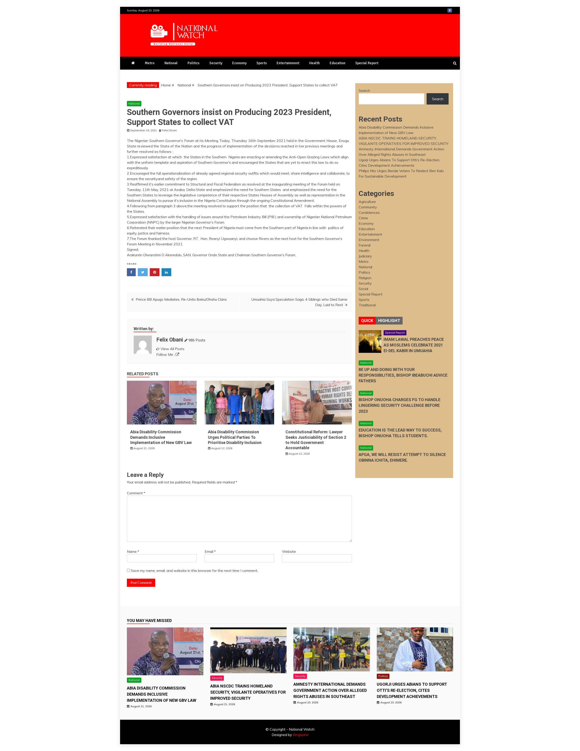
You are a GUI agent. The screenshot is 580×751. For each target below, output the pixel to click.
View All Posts (172, 348)
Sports (261, 63)
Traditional (367, 305)
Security (215, 63)
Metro (150, 63)
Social (363, 288)
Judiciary (365, 256)
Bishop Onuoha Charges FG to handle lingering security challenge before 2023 (399, 405)
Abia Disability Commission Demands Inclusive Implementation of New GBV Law (161, 437)
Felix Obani (169, 339)
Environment (369, 239)
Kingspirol (300, 734)
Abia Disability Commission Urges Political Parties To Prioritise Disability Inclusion (234, 437)
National (171, 63)
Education (337, 63)
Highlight (389, 320)
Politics (193, 63)
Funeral (364, 245)
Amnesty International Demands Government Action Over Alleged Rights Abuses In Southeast (330, 690)
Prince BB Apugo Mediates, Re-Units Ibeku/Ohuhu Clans (181, 299)
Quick (367, 320)
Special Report (366, 63)
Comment (136, 493)
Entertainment (288, 63)
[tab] (367, 320)
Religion (365, 278)
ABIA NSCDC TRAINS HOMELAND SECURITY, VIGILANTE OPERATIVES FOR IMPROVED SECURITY (248, 692)
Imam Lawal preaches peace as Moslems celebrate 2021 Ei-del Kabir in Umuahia (414, 345)
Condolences (369, 212)
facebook (449, 10)
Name (133, 551)
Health (314, 63)
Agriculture (367, 201)
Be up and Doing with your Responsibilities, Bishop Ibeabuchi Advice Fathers (403, 375)
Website (289, 551)
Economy (239, 63)
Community (368, 207)
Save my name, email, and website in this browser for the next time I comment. (194, 570)
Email (210, 551)
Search (364, 90)
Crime (363, 218)
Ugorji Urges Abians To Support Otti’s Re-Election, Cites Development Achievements (412, 690)
